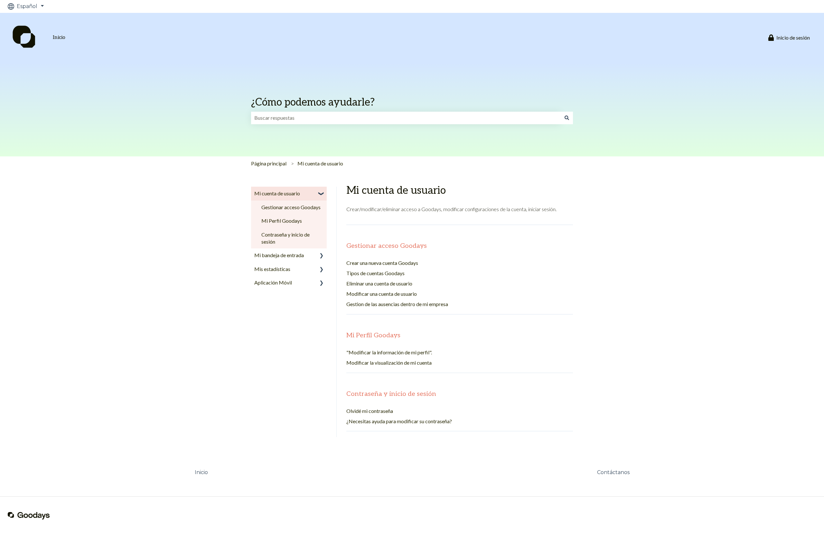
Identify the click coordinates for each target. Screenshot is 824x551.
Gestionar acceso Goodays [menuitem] (291, 207)
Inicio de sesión (793, 37)
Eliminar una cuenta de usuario (379, 283)
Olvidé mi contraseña (369, 411)
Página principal (268, 163)
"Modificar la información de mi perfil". (389, 352)
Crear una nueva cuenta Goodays (382, 263)
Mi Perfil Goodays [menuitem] (281, 221)
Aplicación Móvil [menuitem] (273, 282)
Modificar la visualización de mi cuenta (389, 363)
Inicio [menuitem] (201, 472)
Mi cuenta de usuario (320, 163)
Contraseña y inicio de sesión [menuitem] (285, 238)
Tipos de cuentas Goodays (375, 273)
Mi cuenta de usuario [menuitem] (277, 193)
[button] (321, 194)
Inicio (59, 37)
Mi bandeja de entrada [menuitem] (279, 255)
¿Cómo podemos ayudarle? (313, 102)
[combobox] (406, 118)
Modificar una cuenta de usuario (381, 294)
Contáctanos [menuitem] (613, 472)
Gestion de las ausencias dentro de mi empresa (397, 304)
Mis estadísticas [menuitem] (272, 269)
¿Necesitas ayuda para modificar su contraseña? (399, 421)
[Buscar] (567, 118)
